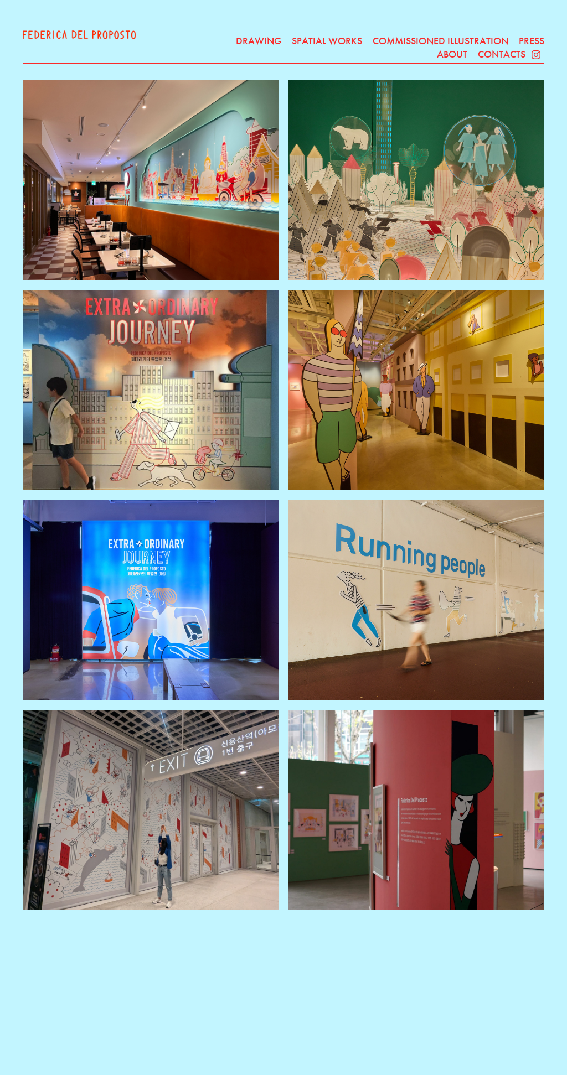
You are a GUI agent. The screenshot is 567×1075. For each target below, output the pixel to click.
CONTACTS (501, 54)
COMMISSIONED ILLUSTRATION (440, 41)
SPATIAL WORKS (327, 41)
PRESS (531, 41)
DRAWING (258, 41)
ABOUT (452, 54)
